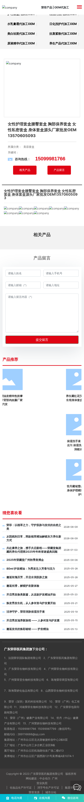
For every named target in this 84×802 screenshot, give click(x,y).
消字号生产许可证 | (50, 787)
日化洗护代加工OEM (63, 24)
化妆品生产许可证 (21, 787)
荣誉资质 (34, 792)
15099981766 (27, 728)
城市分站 (50, 792)
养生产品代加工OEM (63, 43)
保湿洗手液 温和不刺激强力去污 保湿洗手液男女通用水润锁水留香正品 (22, 445)
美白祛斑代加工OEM (21, 33)
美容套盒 (28, 146)
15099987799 (47, 728)
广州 (54, 778)
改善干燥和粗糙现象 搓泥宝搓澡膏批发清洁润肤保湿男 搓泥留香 (62, 400)
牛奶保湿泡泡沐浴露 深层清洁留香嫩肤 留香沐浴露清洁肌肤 (62, 445)
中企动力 (44, 778)
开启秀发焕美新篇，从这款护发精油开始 (31, 594)
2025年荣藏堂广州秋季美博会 (25, 559)
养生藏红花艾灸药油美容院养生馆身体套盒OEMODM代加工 (22, 400)
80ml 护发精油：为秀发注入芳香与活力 (30, 568)
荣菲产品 (46, 7)
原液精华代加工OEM (21, 43)
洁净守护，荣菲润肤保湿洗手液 (25, 611)
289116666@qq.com (32, 734)
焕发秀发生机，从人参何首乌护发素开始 (31, 603)
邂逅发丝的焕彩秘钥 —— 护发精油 (27, 629)
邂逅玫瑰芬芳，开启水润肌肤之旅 (26, 577)
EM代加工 (62, 7)
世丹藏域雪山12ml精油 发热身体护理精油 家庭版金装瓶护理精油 (22, 490)
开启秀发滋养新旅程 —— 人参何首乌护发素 (33, 620)
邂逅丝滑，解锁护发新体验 (22, 585)
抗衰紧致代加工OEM (63, 33)
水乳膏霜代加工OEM (21, 24)
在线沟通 (44, 797)
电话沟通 (16, 797)
